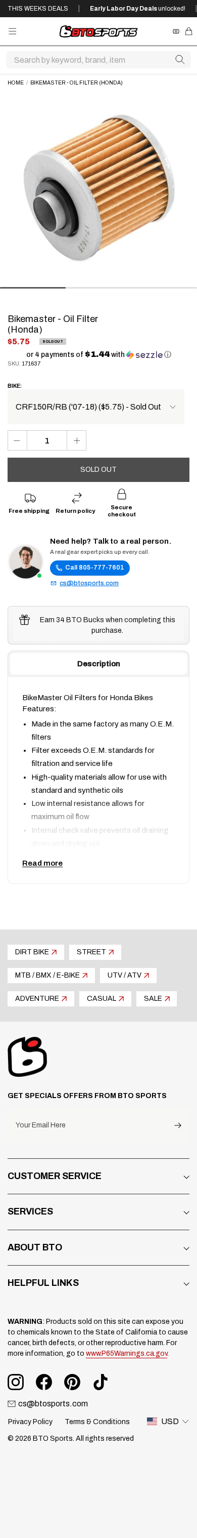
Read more (42, 863)
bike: (15, 386)
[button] (98, 354)
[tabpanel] (98, 780)
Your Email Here (41, 1125)
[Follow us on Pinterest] (72, 1382)
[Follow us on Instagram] (16, 1382)
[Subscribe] (177, 1125)
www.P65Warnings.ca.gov (126, 1353)
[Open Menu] (12, 31)
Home (16, 83)
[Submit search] (180, 60)
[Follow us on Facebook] (44, 1382)
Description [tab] (98, 664)
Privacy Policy (30, 1422)
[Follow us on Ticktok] (100, 1382)
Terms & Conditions (97, 1422)
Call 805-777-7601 (94, 567)
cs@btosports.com (89, 583)
